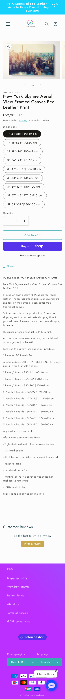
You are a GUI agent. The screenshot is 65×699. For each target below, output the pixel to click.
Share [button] (10, 266)
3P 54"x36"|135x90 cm (23, 178)
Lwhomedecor (38, 695)
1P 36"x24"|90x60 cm (22, 143)
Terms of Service (17, 613)
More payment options (32, 255)
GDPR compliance (18, 621)
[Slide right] (41, 85)
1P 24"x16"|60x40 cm (22, 134)
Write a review (32, 544)
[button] (8, 24)
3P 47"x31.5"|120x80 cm (24, 169)
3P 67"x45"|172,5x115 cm (25, 195)
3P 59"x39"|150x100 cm (23, 187)
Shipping (23, 120)
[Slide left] (24, 85)
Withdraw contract (18, 587)
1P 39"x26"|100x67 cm (22, 151)
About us (13, 604)
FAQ (10, 569)
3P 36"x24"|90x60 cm (22, 160)
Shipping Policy (17, 578)
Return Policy (15, 596)
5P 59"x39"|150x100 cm (23, 204)
